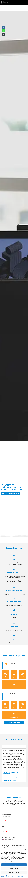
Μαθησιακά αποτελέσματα (11, 777)
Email (3, 826)
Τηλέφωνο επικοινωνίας (8, 837)
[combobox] (14, 816)
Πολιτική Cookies (2, 876)
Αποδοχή (14, 865)
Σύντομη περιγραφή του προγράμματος (10, 773)
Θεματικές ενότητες (10, 780)
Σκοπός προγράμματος (10, 746)
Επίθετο (4, 831)
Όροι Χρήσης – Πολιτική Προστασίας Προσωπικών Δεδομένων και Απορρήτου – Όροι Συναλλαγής (15, 876)
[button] (26, 849)
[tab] (14, 746)
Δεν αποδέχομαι (14, 868)
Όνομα (4, 820)
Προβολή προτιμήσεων (14, 872)
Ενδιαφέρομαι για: (7, 814)
